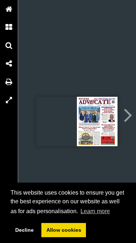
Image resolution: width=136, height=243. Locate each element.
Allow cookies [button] (63, 230)
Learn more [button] (95, 211)
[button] (9, 9)
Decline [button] (24, 230)
